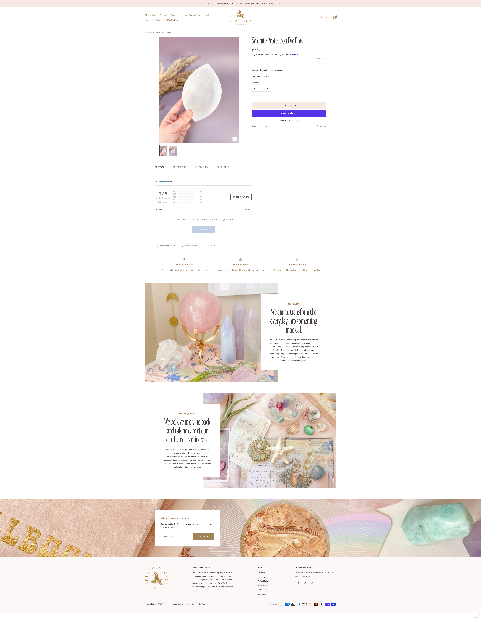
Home (147, 32)
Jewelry (207, 15)
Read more (220, 587)
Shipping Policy (264, 577)
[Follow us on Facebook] (298, 583)
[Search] (321, 17)
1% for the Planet (193, 467)
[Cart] (334, 17)
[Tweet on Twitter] (266, 126)
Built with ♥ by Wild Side (195, 604)
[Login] (326, 18)
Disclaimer (201, 167)
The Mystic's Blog (171, 20)
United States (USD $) (155, 604)
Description (179, 167)
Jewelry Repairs (191, 245)
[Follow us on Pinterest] (312, 583)
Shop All (163, 15)
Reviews (159, 167)
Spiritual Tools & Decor (190, 15)
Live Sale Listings (152, 20)
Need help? (321, 126)
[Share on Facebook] (259, 126)
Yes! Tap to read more (250, 4)
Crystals (174, 15)
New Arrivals (150, 15)
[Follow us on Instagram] (305, 583)
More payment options (289, 120)
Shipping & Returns (167, 245)
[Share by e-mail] (270, 126)
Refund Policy (263, 581)
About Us (262, 573)
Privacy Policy (263, 585)
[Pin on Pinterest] (262, 126)
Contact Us (223, 167)
